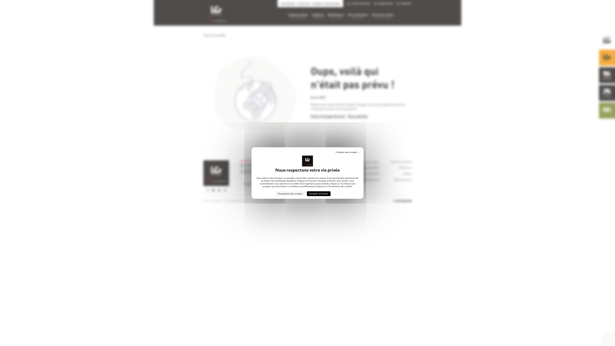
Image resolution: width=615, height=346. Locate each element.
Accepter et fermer (318, 193)
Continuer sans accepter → (347, 152)
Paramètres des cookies (290, 193)
